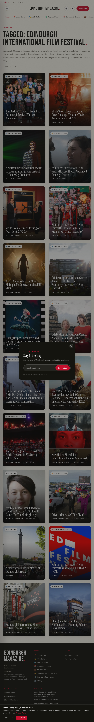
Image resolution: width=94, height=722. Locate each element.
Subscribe (62, 368)
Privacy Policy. (21, 713)
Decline (9, 718)
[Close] (71, 346)
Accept (22, 718)
